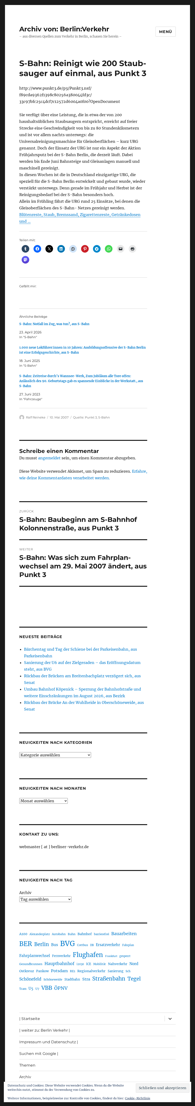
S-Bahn (104, 417)
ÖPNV (61, 988)
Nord (133, 964)
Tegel (134, 979)
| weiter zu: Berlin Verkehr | (44, 1030)
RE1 (72, 971)
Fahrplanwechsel (34, 955)
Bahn (71, 934)
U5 (31, 988)
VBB (46, 988)
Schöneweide (53, 979)
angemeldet (49, 458)
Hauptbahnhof (59, 963)
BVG (67, 943)
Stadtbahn (72, 979)
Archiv (25, 892)
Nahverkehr (117, 964)
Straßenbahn (108, 978)
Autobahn (59, 934)
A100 (23, 934)
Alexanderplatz (39, 934)
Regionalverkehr (91, 971)
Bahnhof (85, 934)
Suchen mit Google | (38, 1053)
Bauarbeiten (124, 933)
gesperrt (125, 956)
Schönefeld (30, 979)
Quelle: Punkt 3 (85, 417)
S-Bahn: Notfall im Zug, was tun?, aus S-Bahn (54, 324)
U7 (37, 989)
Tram (22, 989)
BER (25, 944)
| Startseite (29, 1018)
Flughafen (88, 955)
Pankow (42, 971)
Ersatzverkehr (108, 945)
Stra (86, 979)
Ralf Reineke (35, 417)
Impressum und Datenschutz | (48, 1042)
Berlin (41, 944)
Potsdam (59, 970)
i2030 (80, 964)
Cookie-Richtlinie (137, 1098)
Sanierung (115, 971)
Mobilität (99, 964)
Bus (54, 945)
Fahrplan (128, 945)
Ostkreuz (26, 971)
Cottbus (82, 945)
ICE (88, 964)
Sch (128, 971)
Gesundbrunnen (30, 964)
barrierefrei (101, 934)
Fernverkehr (61, 956)
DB (92, 945)
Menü (165, 31)
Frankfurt (111, 956)
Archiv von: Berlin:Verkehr (64, 29)
